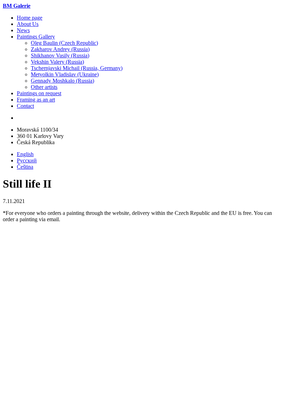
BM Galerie (16, 6)
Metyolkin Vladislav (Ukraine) (65, 74)
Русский (27, 160)
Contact (25, 106)
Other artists (44, 87)
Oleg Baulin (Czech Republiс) (64, 43)
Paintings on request (39, 93)
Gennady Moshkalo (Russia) (62, 81)
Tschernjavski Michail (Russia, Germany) (76, 68)
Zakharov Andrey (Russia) (60, 49)
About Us (27, 24)
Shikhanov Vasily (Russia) (60, 55)
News (23, 30)
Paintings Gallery (36, 37)
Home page (29, 18)
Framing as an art (36, 100)
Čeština (25, 167)
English (25, 154)
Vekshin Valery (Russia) (57, 62)
